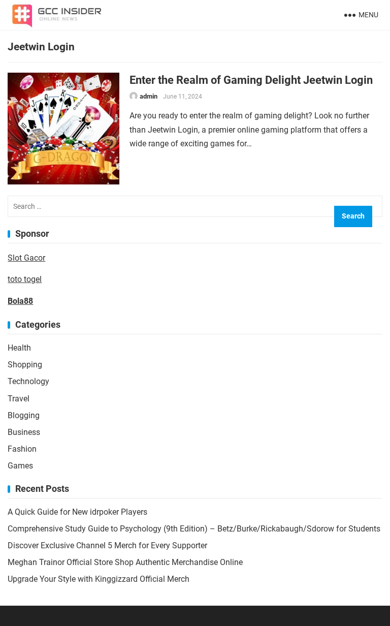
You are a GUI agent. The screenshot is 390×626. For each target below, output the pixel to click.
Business (24, 432)
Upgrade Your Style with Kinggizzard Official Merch (98, 579)
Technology (28, 381)
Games (20, 466)
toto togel (25, 279)
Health (19, 348)
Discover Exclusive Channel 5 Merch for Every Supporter (107, 545)
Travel (18, 398)
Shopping (25, 364)
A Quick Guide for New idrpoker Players (77, 512)
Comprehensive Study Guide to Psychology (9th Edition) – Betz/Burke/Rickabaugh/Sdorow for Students (194, 529)
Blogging (24, 415)
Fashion (22, 449)
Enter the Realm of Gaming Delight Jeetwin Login (251, 79)
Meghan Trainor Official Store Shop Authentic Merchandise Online (125, 562)
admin (148, 96)
